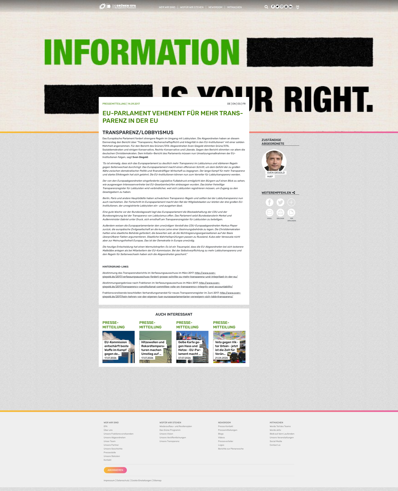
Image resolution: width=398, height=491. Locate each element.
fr (244, 103)
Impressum (109, 480)
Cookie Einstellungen (141, 480)
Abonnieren (115, 470)
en (234, 103)
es (239, 103)
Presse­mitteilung (114, 103)
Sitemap (157, 480)
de (229, 103)
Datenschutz (122, 480)
